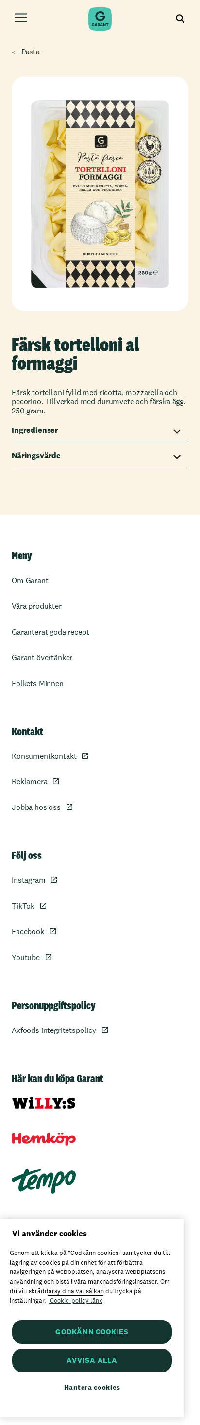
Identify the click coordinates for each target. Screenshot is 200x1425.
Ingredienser (35, 430)
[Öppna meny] (21, 19)
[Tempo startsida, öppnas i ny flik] (44, 1181)
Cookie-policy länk (75, 1300)
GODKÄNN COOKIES (91, 1331)
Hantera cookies (92, 1387)
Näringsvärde (36, 455)
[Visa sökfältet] (180, 19)
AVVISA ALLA (92, 1360)
